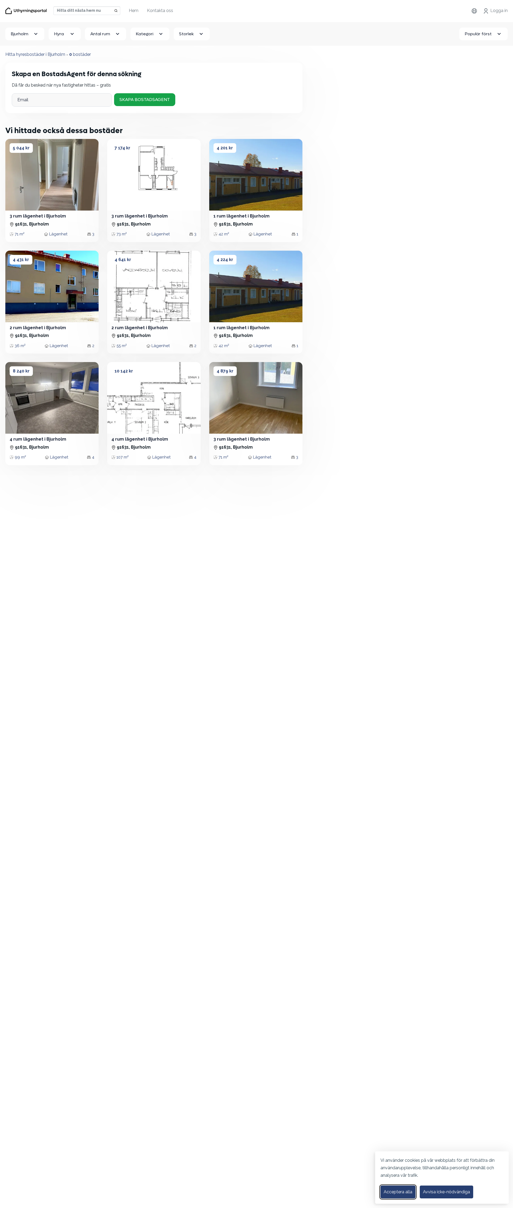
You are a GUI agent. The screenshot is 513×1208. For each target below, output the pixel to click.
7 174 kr (122, 147)
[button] (116, 175)
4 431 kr (21, 259)
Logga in (499, 10)
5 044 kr (21, 147)
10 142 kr (124, 371)
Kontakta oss (160, 10)
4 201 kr (225, 147)
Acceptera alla (398, 1191)
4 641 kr (123, 259)
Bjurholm (19, 34)
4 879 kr (225, 371)
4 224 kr (225, 259)
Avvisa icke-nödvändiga (446, 1191)
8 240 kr (21, 371)
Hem (133, 10)
